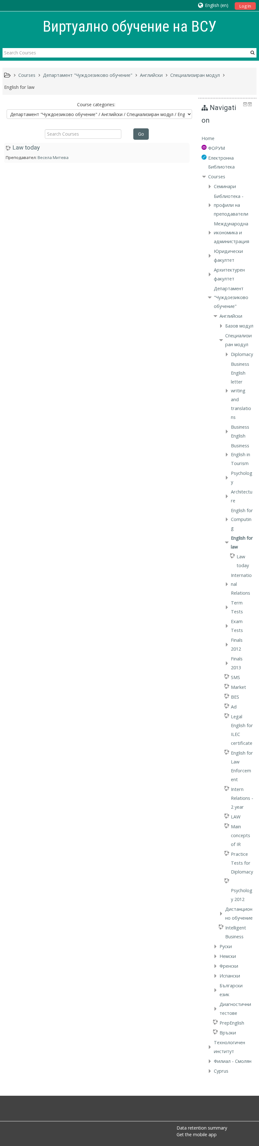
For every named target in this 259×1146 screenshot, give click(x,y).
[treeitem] (227, 138)
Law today (26, 147)
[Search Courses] (252, 52)
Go (141, 134)
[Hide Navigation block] (245, 104)
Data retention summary (202, 1128)
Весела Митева (53, 157)
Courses (216, 177)
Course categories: (96, 104)
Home (208, 138)
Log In (245, 6)
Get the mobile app (197, 1134)
